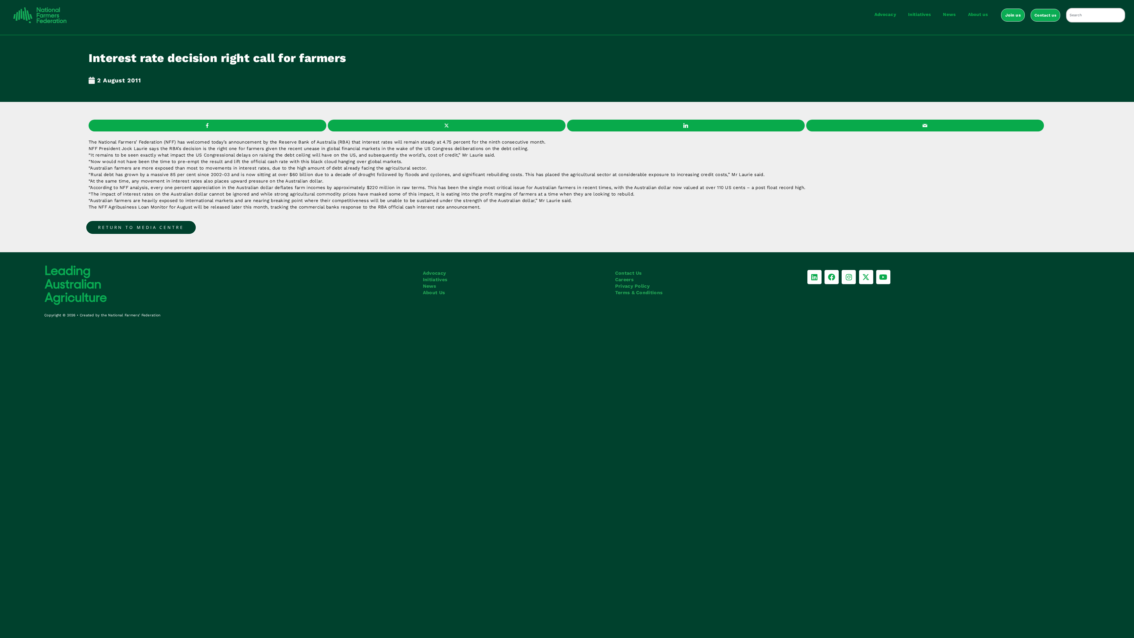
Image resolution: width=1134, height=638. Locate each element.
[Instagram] (849, 277)
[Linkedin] (814, 277)
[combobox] (1095, 15)
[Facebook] (832, 277)
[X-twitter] (866, 277)
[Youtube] (883, 277)
